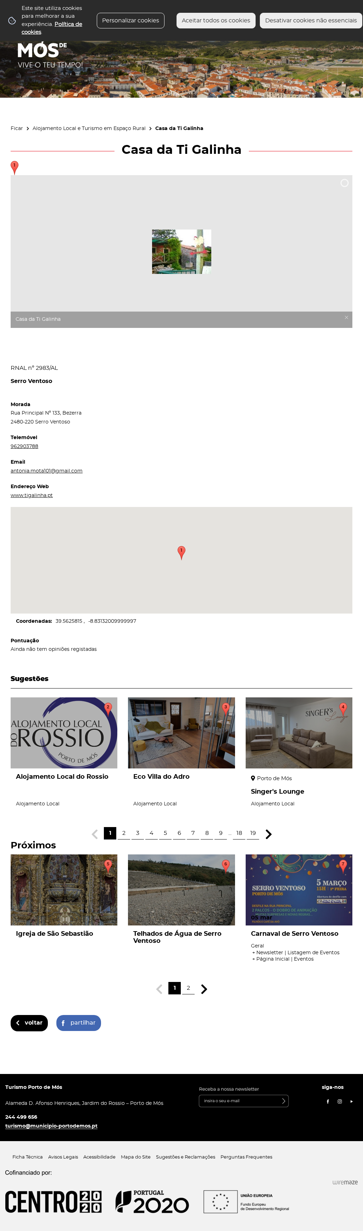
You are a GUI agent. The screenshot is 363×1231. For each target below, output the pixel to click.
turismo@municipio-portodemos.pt (51, 1126)
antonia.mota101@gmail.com (47, 471)
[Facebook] (328, 1101)
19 (253, 833)
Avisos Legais (63, 1157)
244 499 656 (21, 1117)
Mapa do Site (136, 1157)
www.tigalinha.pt (32, 495)
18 (239, 833)
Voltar (34, 1023)
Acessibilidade (99, 1157)
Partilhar (83, 1023)
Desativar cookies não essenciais (311, 20)
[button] (181, 553)
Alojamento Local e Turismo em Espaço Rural (89, 128)
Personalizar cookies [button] (130, 20)
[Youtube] (352, 1101)
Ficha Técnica (27, 1157)
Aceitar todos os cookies (216, 20)
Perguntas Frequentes (246, 1157)
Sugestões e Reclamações (185, 1157)
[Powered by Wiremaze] (345, 1183)
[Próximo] (268, 834)
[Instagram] (340, 1101)
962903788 (24, 446)
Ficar (17, 128)
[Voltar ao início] (50, 46)
